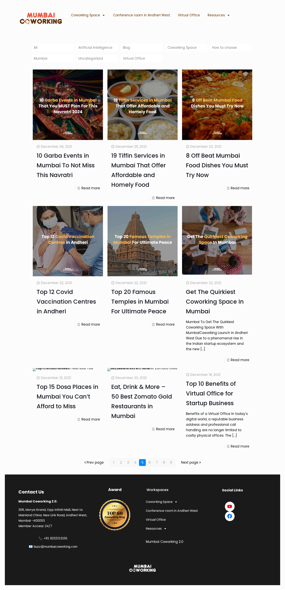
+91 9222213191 (55, 538)
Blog (126, 47)
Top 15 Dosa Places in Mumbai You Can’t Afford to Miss (67, 396)
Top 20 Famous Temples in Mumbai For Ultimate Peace (140, 301)
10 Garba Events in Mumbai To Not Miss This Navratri (66, 165)
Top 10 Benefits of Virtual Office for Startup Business (211, 393)
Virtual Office (189, 15)
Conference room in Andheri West (141, 15)
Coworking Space (85, 15)
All (35, 47)
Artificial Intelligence (95, 47)
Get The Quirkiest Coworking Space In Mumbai (215, 301)
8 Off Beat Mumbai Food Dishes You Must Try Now (217, 165)
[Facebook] (230, 516)
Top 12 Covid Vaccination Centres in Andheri (66, 301)
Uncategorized (90, 58)
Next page (189, 462)
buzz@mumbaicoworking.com (55, 546)
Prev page (95, 462)
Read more (90, 188)
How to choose (224, 47)
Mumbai (40, 58)
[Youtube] (230, 506)
